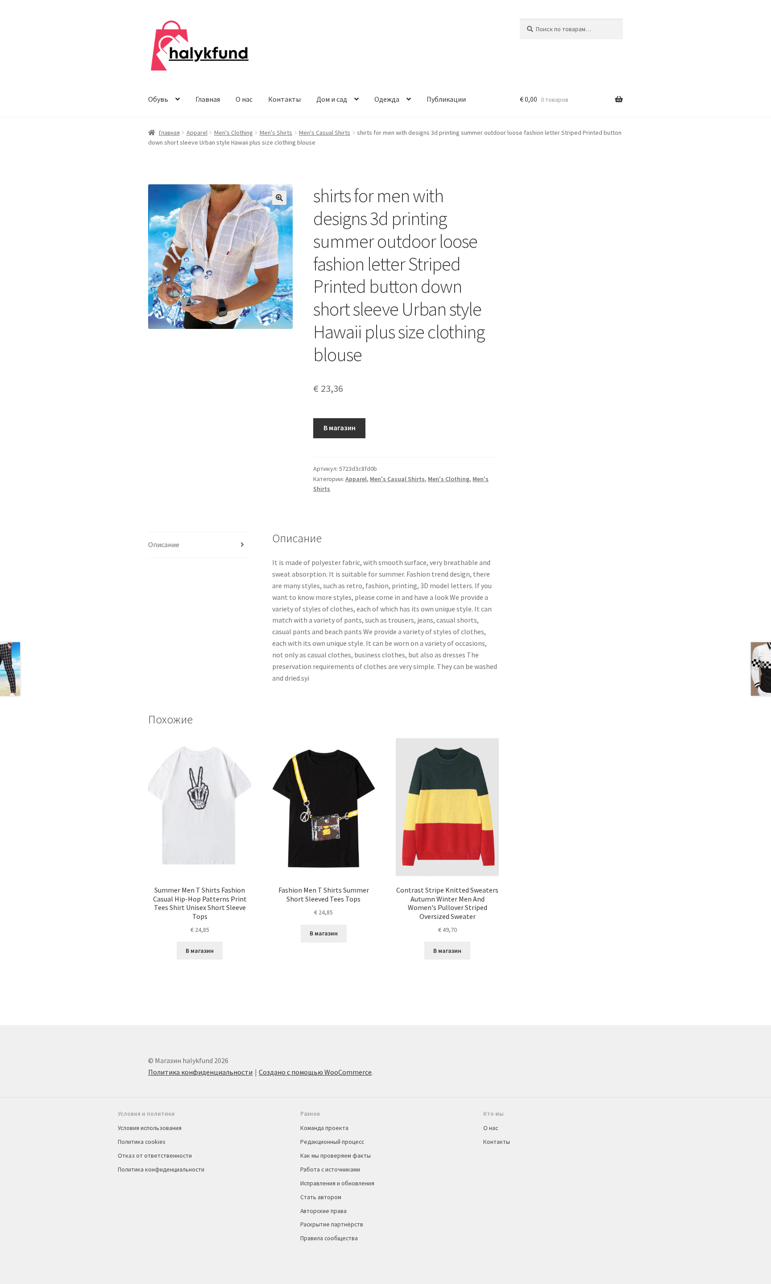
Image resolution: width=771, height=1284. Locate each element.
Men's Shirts (276, 133)
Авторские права (323, 1211)
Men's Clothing (233, 133)
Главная (207, 99)
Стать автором (320, 1197)
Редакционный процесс (332, 1142)
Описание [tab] (163, 544)
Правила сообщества (329, 1238)
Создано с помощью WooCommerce (315, 1072)
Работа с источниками (330, 1169)
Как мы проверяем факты (335, 1155)
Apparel (197, 133)
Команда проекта (324, 1128)
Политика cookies (141, 1142)
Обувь (158, 99)
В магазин (339, 427)
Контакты (284, 99)
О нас (244, 99)
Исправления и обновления (337, 1183)
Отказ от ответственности (155, 1155)
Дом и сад (331, 99)
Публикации (446, 99)
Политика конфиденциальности (200, 1072)
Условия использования (150, 1128)
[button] (279, 198)
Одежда (386, 99)
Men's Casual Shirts (324, 133)
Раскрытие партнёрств (331, 1224)
